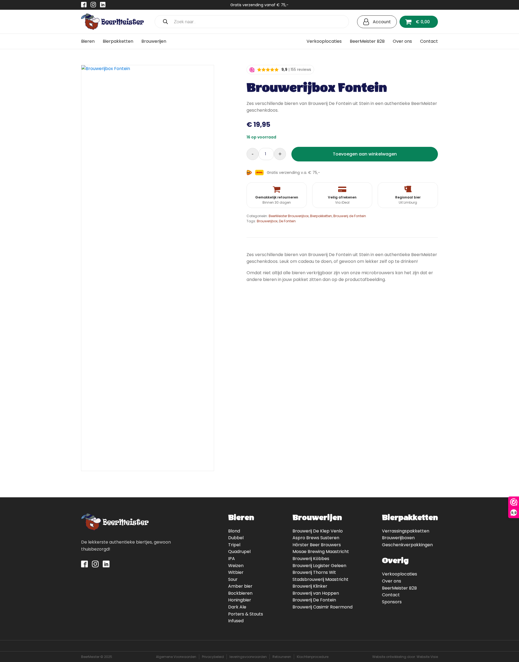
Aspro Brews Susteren (315, 538)
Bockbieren (240, 593)
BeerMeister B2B (367, 41)
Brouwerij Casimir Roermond (322, 607)
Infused (236, 621)
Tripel (234, 545)
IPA (231, 558)
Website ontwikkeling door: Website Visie (405, 656)
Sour (233, 579)
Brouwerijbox (267, 221)
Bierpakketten (118, 41)
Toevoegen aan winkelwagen (365, 154)
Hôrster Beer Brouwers (316, 545)
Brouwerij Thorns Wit (314, 572)
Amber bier (240, 586)
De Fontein (287, 221)
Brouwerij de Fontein (349, 216)
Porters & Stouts (245, 614)
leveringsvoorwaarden (248, 656)
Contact (429, 41)
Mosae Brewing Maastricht (320, 551)
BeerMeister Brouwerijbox (289, 216)
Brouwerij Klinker (309, 586)
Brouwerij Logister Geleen (319, 565)
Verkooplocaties (324, 41)
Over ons (402, 41)
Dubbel (236, 538)
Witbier (236, 572)
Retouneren (281, 656)
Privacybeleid (213, 656)
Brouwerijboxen (398, 538)
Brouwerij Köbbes (310, 558)
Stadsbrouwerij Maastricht (320, 579)
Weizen (236, 565)
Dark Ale (237, 607)
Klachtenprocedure (312, 656)
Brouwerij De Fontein (314, 600)
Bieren (88, 41)
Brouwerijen (153, 41)
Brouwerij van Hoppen (315, 593)
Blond (234, 531)
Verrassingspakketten (405, 531)
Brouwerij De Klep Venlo (317, 531)
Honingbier (239, 600)
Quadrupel (239, 551)
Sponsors (392, 602)
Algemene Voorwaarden (176, 656)
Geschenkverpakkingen (407, 545)
